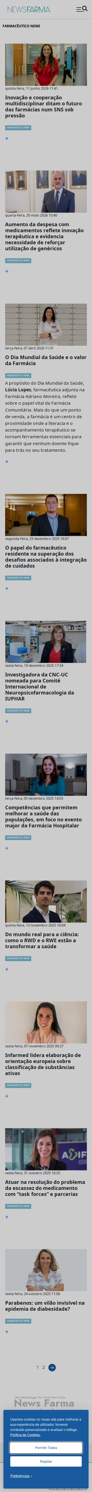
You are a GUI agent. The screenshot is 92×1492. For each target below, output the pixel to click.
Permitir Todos (46, 1447)
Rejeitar (46, 1461)
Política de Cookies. (25, 1434)
